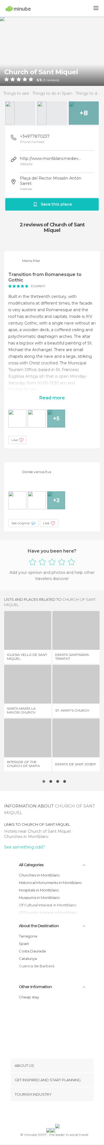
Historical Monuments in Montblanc (50, 882)
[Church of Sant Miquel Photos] (52, 51)
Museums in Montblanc (39, 897)
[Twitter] (50, 1114)
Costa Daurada (32, 951)
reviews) (52, 80)
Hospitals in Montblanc (39, 890)
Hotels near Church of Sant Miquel (38, 831)
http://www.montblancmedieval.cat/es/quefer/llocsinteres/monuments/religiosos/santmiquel (51, 158)
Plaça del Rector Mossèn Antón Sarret (50, 181)
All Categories (31, 864)
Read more (52, 397)
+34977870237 (35, 136)
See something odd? (24, 847)
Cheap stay (29, 997)
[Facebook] (43, 1114)
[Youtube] (65, 1114)
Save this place (56, 204)
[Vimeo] (58, 1114)
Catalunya (28, 958)
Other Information (35, 986)
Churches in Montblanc (26, 836)
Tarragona (28, 936)
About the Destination (39, 925)
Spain (24, 943)
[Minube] (18, 8)
